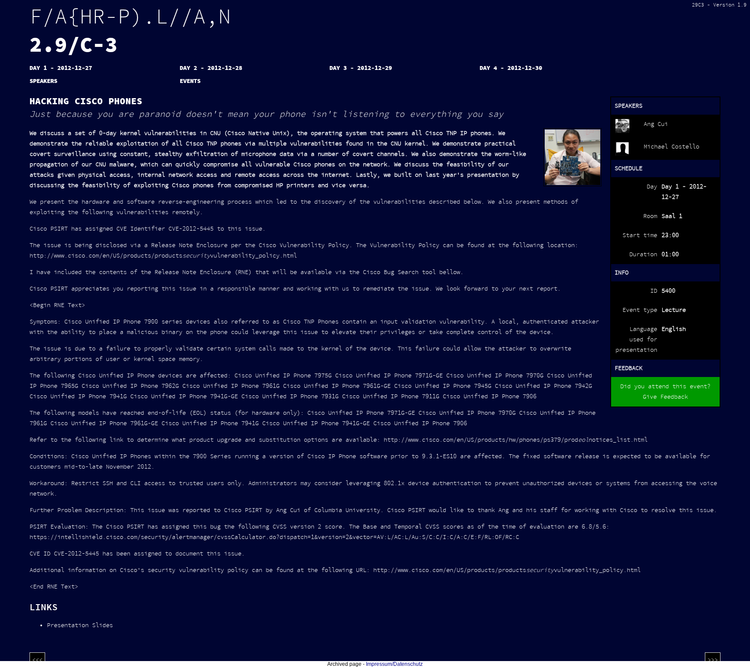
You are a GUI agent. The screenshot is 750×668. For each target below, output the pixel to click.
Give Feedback (665, 397)
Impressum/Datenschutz (394, 664)
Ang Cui (656, 124)
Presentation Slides (80, 625)
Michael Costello (671, 146)
